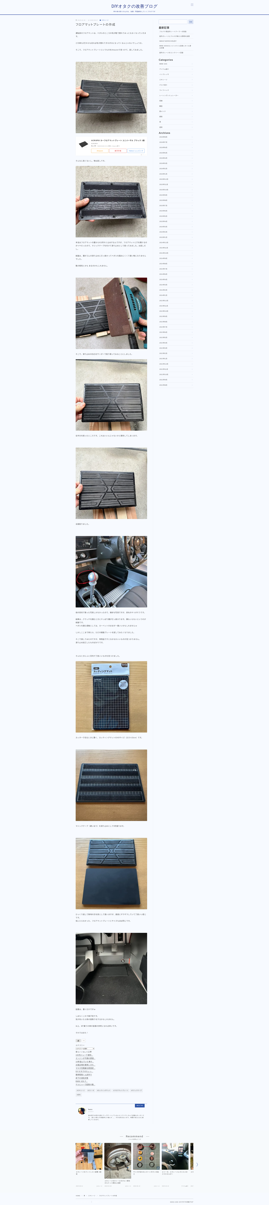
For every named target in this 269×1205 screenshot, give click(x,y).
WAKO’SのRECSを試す (168, 41)
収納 (161, 101)
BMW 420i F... (82, 1081)
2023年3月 (163, 348)
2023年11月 (163, 306)
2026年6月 (163, 147)
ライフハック (164, 90)
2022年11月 (163, 369)
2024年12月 (163, 242)
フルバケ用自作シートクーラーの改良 (173, 31)
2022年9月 (163, 380)
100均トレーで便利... (84, 1055)
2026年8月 (163, 137)
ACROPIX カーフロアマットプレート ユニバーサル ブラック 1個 (118, 140)
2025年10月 (163, 190)
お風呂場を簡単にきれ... (85, 1065)
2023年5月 (163, 337)
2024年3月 (163, 285)
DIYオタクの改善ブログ (134, 6)
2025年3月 (163, 227)
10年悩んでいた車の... (85, 1062)
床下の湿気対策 (82, 1078)
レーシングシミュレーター (169, 95)
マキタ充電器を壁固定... (85, 1068)
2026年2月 (163, 168)
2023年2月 (163, 353)
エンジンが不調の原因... (85, 1058)
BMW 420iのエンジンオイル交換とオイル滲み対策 (175, 47)
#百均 (79, 1095)
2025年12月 (163, 179)
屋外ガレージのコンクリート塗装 (171, 52)
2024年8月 (163, 263)
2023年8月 (163, 322)
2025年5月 (163, 216)
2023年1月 (163, 358)
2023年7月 (163, 327)
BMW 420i (163, 64)
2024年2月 (163, 290)
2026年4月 (163, 158)
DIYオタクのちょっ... (84, 1071)
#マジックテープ (136, 1090)
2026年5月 (163, 153)
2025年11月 (163, 184)
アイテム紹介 (164, 69)
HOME (78, 1195)
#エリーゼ (91, 1090)
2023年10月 (163, 311)
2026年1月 (163, 174)
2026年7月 (163, 142)
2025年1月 (163, 237)
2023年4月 (163, 343)
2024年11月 (163, 248)
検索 (190, 22)
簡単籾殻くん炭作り (84, 1075)
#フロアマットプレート (120, 1090)
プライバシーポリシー (83, 1202)
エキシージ (105, 20)
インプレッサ (164, 74)
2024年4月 (163, 279)
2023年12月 (163, 300)
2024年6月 (163, 274)
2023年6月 (163, 332)
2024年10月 (163, 253)
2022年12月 (163, 364)
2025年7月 (163, 205)
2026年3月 (163, 163)
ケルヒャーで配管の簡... (85, 1084)
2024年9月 (163, 258)
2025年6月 (163, 211)
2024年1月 (163, 295)
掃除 (161, 116)
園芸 (161, 106)
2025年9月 (163, 195)
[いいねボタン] (78, 1040)
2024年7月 (163, 269)
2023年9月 (163, 316)
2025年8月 (163, 200)
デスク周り (163, 85)
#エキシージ (81, 1090)
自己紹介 (96, 1202)
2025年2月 (163, 232)
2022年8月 (163, 385)
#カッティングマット (103, 1090)
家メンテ (162, 111)
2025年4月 (163, 221)
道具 (161, 127)
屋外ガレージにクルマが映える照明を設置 (174, 36)
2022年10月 (163, 374)
